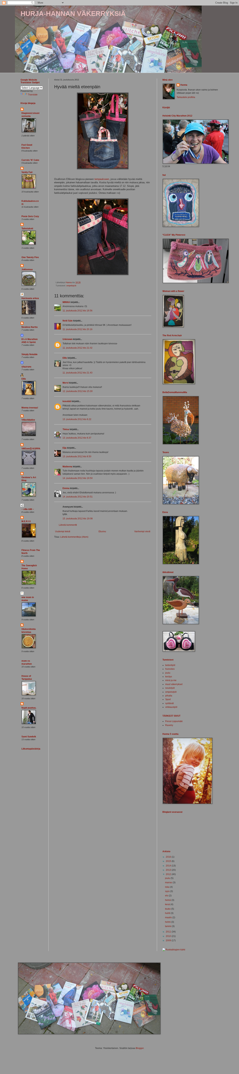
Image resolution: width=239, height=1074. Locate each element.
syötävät (169, 703)
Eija (64, 448)
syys (167, 891)
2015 (169, 861)
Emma (66, 488)
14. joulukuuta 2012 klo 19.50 (78, 478)
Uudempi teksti (62, 531)
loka (167, 887)
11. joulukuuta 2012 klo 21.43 (77, 372)
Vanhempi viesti (142, 531)
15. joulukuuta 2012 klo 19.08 (78, 518)
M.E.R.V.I (26, 521)
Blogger (140, 1048)
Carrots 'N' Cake (30, 160)
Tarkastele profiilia (186, 97)
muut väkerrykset (173, 684)
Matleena (67, 466)
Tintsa (66, 429)
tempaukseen (101, 179)
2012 (169, 874)
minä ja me (170, 680)
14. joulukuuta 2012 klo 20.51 (78, 496)
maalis (168, 917)
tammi (168, 926)
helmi (168, 922)
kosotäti (67, 401)
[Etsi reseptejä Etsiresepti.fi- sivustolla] (173, 949)
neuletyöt (170, 688)
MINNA (66, 302)
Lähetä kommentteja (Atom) (74, 537)
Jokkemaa (27, 269)
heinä (168, 900)
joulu (167, 673)
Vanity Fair (27, 172)
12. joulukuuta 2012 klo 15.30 (78, 391)
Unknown (67, 339)
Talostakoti (27, 228)
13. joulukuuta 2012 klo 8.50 (77, 456)
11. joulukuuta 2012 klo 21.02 (77, 348)
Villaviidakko (28, 420)
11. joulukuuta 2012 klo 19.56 (77, 310)
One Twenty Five (30, 257)
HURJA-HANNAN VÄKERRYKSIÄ (73, 13)
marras (169, 882)
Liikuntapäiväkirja (30, 748)
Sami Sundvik (28, 736)
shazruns (26, 366)
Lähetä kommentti (68, 525)
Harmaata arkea (30, 298)
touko (168, 909)
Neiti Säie (68, 320)
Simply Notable (29, 354)
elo (167, 895)
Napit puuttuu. (28, 708)
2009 (169, 940)
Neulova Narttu (29, 327)
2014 (169, 865)
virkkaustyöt (171, 707)
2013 (169, 870)
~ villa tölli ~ (27, 509)
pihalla (168, 695)
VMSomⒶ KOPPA (30, 448)
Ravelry (169, 725)
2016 (169, 857)
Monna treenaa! (29, 407)
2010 (169, 936)
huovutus (170, 669)
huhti (168, 913)
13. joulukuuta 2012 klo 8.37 (77, 437)
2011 (169, 931)
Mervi (66, 383)
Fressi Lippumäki (174, 721)
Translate (33, 94)
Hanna (183, 85)
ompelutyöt (71, 285)
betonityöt (170, 665)
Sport (168, 699)
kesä (167, 904)
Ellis (65, 358)
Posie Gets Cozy (30, 216)
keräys (168, 676)
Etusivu (102, 531)
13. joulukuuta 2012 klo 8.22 (77, 419)
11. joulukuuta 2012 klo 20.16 (77, 329)
